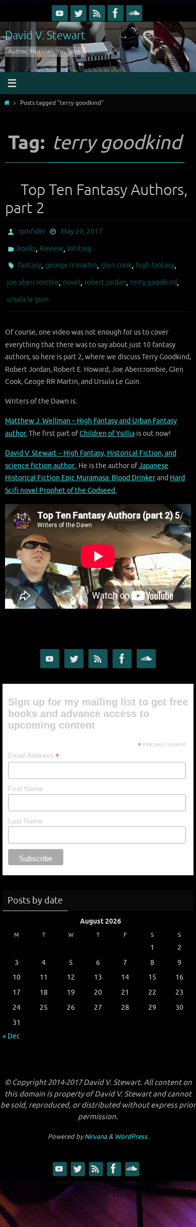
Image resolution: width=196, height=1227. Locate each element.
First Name (25, 777)
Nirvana (95, 1125)
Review (51, 245)
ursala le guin (28, 289)
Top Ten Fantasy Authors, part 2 (96, 199)
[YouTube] (60, 13)
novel (71, 274)
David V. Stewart (45, 36)
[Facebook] (116, 13)
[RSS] (97, 13)
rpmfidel (31, 230)
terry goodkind (153, 274)
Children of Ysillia (107, 421)
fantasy (29, 259)
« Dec (11, 1024)
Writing (79, 245)
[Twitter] (78, 13)
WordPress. (132, 1125)
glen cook (116, 259)
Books (26, 245)
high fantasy (155, 259)
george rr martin (71, 259)
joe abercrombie (33, 274)
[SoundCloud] (134, 13)
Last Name (25, 809)
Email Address (33, 744)
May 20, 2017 (82, 230)
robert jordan (105, 274)
